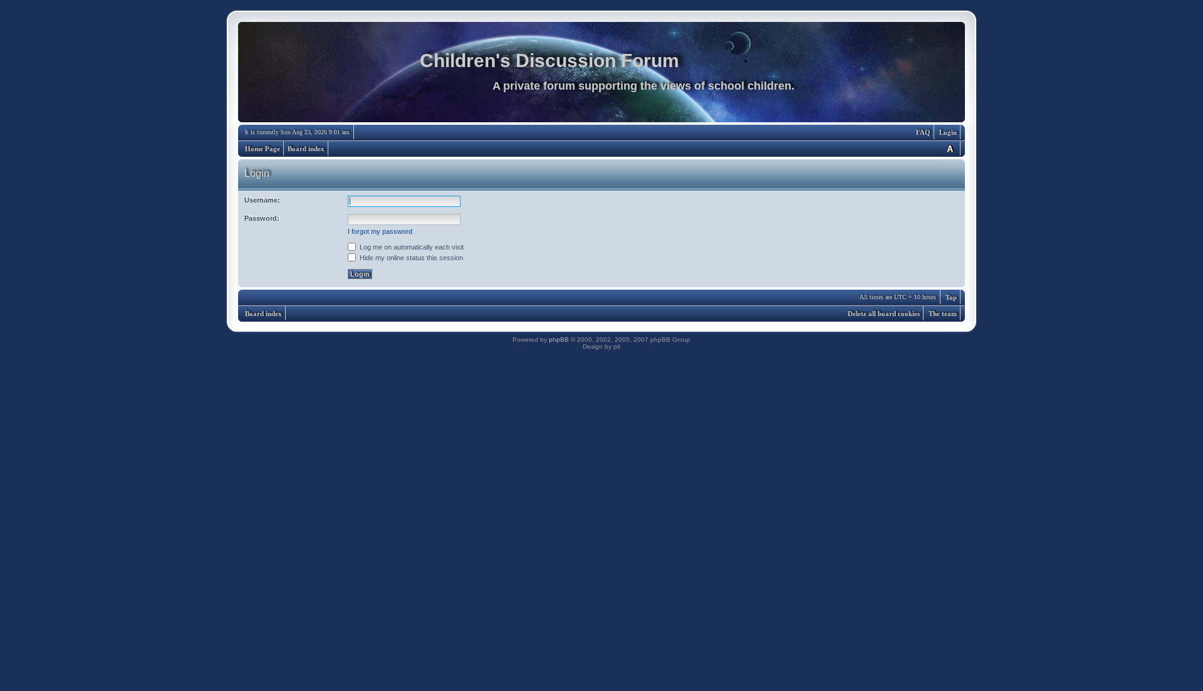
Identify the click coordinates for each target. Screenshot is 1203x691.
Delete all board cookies (884, 313)
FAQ (923, 132)
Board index (306, 148)
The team (943, 313)
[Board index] (601, 75)
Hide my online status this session (410, 257)
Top (951, 297)
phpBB (559, 339)
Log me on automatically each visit (411, 247)
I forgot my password (380, 231)
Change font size (950, 148)
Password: (261, 218)
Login (948, 132)
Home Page (262, 148)
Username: (262, 200)
